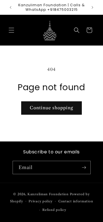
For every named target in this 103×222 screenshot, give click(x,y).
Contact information (75, 201)
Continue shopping (51, 107)
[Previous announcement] (10, 7)
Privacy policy (41, 201)
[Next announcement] (92, 7)
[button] (11, 30)
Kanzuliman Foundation (48, 194)
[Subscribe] (84, 167)
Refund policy (54, 210)
